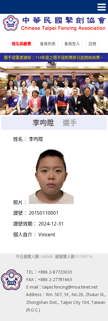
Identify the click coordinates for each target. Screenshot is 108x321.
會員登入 (72, 43)
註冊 (92, 43)
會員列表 (48, 43)
